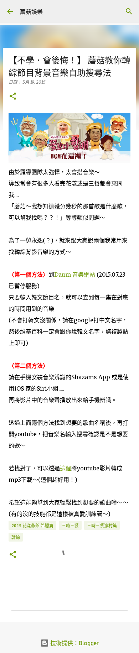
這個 (65, 468)
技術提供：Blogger (74, 643)
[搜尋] (129, 11)
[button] (13, 96)
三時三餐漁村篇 (102, 525)
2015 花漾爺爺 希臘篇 (32, 525)
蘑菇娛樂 (31, 12)
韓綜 (15, 537)
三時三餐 (70, 525)
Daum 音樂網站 (74, 274)
